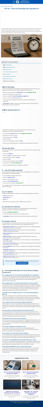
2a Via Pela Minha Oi (17, 163)
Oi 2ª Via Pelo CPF (19, 183)
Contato (15, 402)
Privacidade (20, 402)
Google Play (23, 133)
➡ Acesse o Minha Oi (22, 263)
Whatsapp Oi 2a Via (31, 92)
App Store (29, 133)
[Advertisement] (21, 19)
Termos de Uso (27, 402)
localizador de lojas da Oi (12, 212)
